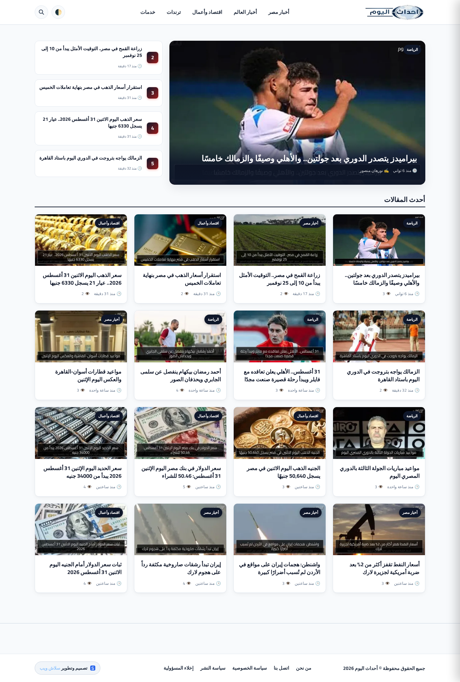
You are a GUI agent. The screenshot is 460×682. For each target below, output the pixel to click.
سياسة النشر (213, 667)
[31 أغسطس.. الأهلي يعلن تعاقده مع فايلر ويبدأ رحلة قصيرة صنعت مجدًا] (280, 336)
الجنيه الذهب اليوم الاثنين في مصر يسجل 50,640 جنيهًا (283, 472)
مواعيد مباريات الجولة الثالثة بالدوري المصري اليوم (380, 472)
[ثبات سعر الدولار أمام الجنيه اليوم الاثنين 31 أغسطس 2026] (81, 529)
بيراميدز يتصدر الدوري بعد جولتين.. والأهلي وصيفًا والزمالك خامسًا (309, 158)
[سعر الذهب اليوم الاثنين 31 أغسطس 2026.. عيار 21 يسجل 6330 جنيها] (81, 240)
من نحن (303, 667)
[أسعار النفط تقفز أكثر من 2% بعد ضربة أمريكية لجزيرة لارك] (379, 529)
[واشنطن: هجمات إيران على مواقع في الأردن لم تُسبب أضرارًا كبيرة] (280, 529)
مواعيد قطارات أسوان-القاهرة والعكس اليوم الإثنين (88, 375)
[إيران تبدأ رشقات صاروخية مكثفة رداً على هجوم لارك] (180, 529)
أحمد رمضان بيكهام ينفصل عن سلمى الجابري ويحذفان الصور (180, 375)
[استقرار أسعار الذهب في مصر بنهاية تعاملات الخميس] (180, 240)
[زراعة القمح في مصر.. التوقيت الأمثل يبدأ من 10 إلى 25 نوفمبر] (280, 240)
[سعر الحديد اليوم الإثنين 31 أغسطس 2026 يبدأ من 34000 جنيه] (81, 433)
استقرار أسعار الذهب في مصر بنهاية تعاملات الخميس (90, 87)
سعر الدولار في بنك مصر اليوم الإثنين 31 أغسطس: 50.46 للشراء (181, 472)
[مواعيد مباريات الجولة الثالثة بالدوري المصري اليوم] (379, 433)
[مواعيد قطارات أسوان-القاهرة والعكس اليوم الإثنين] (81, 336)
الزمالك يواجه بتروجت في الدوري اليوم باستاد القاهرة (90, 157)
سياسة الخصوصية (249, 667)
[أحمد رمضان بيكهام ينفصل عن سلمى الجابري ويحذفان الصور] (180, 336)
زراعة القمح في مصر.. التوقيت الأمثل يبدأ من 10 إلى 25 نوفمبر (91, 52)
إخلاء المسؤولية (179, 667)
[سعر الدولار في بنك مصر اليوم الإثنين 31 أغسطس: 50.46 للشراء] (180, 433)
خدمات (147, 12)
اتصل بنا (281, 667)
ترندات (174, 12)
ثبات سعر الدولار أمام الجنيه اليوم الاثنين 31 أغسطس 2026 (86, 568)
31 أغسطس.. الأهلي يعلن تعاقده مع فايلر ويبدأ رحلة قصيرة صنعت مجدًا (282, 375)
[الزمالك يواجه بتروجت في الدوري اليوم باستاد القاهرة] (379, 336)
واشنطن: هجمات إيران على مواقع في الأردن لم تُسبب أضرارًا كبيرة (279, 568)
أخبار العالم (245, 12)
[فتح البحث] (41, 12)
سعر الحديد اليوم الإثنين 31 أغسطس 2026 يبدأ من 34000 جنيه (82, 472)
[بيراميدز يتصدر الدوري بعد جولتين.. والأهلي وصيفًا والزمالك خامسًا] (379, 240)
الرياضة (412, 49)
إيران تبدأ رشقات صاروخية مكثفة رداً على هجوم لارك (181, 568)
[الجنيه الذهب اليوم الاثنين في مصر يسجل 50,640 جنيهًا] (280, 433)
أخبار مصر (278, 12)
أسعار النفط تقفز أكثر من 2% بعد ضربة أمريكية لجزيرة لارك (385, 568)
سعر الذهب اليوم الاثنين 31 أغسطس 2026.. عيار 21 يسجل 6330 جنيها (92, 122)
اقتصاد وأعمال (207, 12)
